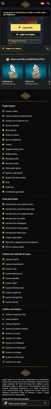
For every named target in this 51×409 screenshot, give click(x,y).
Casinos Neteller (12, 278)
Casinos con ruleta (13, 338)
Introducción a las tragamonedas (19, 214)
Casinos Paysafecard (14, 264)
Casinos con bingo (13, 352)
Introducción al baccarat (15, 233)
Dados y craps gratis (14, 173)
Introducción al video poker (16, 228)
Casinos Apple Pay (13, 292)
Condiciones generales (14, 192)
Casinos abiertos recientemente (18, 116)
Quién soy (9, 187)
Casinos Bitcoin (11, 302)
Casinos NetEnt (11, 319)
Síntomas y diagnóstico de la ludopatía (21, 242)
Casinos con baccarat (14, 357)
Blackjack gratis (12, 158)
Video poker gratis (13, 168)
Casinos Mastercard (13, 273)
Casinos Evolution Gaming (16, 328)
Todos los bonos (12, 135)
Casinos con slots (12, 333)
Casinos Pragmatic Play (15, 314)
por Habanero (9, 14)
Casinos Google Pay (13, 297)
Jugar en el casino (27, 34)
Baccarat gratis (11, 163)
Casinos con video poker (15, 347)
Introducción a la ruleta (15, 218)
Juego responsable (13, 237)
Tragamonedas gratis (14, 149)
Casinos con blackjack (14, 343)
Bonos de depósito (13, 139)
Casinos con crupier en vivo (16, 121)
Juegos (8, 144)
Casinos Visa (10, 269)
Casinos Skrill (11, 283)
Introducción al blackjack (15, 223)
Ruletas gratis (11, 154)
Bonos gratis (10, 130)
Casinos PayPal (12, 259)
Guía (7, 182)
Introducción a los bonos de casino (20, 209)
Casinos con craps (13, 362)
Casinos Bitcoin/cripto (14, 288)
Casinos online (11, 111)
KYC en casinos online (14, 247)
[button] (47, 48)
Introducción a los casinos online (19, 204)
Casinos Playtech (12, 324)
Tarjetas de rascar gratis (15, 177)
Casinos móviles (12, 125)
